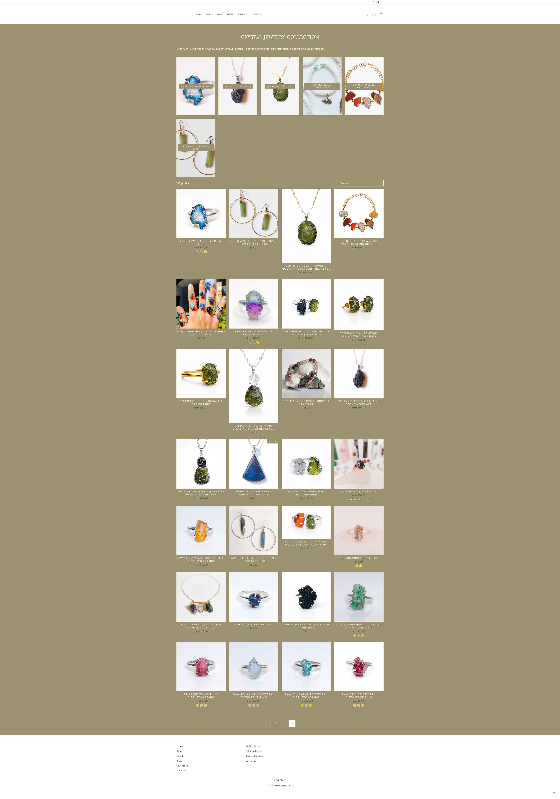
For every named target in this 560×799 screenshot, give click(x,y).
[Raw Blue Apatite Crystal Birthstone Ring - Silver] (306, 705)
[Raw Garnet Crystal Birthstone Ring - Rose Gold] (362, 705)
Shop (208, 14)
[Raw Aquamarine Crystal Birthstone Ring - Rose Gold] (257, 705)
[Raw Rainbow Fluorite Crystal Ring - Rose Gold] (257, 342)
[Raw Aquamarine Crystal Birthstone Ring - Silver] (253, 705)
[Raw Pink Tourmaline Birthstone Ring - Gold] (197, 705)
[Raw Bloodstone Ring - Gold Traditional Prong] (368, 499)
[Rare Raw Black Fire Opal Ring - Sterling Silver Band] (197, 251)
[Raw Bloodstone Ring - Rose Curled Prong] (353, 499)
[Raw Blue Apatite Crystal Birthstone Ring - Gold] (302, 705)
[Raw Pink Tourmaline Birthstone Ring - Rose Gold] (205, 705)
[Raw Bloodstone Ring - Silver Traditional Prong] (360, 499)
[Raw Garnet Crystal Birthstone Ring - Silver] (358, 705)
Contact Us (242, 14)
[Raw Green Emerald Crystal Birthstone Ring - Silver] (358, 635)
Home (198, 14)
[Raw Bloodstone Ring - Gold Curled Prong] (357, 499)
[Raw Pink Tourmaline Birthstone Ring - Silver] (201, 705)
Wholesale (257, 14)
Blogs (230, 14)
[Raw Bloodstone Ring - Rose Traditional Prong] (364, 499)
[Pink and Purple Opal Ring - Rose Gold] (357, 566)
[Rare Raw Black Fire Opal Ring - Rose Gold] (205, 251)
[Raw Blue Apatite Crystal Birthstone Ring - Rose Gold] (310, 705)
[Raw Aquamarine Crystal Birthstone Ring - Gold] (249, 705)
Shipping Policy (253, 751)
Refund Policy (253, 746)
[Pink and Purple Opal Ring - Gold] (360, 566)
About (220, 14)
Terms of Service (254, 756)
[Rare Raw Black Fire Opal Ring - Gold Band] (201, 251)
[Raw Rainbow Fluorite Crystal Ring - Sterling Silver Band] (249, 342)
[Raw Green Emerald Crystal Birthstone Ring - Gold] (355, 635)
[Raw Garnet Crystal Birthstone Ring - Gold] (355, 705)
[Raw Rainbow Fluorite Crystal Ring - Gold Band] (253, 342)
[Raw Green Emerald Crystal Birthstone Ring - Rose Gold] (362, 635)
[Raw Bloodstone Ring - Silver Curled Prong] (349, 499)
